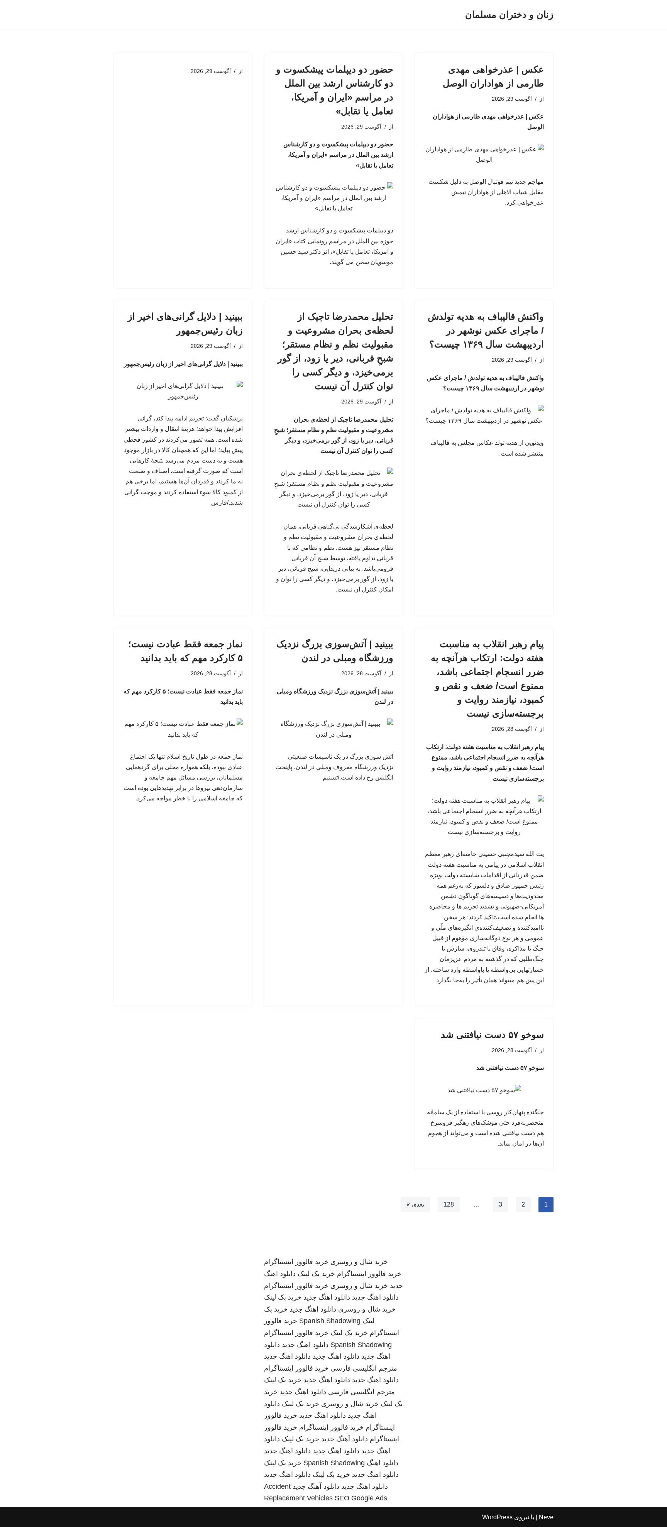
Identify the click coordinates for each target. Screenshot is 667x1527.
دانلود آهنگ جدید (344, 1439)
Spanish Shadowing (330, 1321)
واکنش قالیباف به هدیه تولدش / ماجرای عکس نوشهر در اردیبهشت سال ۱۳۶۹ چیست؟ (486, 330)
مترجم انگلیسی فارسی (363, 1368)
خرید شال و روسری (359, 1262)
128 (449, 1204)
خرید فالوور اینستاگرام (296, 1262)
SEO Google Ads (361, 1498)
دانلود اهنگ (382, 1463)
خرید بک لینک (316, 1274)
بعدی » (415, 1204)
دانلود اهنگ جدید (375, 1297)
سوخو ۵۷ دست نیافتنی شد (492, 1034)
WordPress (497, 1517)
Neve (546, 1517)
